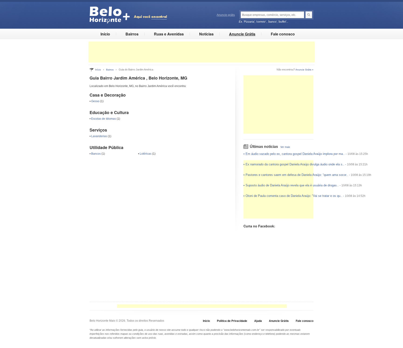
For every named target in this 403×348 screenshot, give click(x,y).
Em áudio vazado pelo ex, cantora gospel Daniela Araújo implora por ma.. (295, 154)
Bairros (132, 34)
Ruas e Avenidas (169, 34)
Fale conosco (283, 34)
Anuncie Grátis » (304, 69)
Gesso (95, 101)
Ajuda (258, 321)
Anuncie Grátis (242, 34)
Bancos (96, 153)
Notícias (206, 34)
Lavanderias (99, 136)
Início (105, 34)
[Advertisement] (201, 52)
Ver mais (285, 147)
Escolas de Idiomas (103, 118)
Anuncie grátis (226, 15)
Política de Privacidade (232, 321)
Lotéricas (145, 153)
